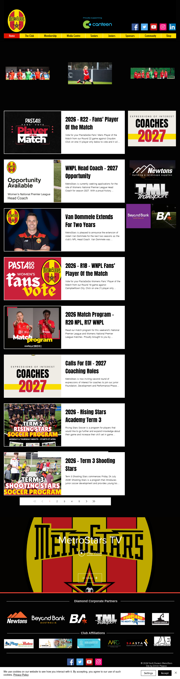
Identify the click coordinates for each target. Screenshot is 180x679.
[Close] (176, 673)
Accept (165, 673)
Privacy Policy (21, 674)
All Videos (87, 578)
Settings (148, 673)
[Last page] (94, 501)
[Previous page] (42, 501)
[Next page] (86, 501)
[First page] (35, 501)
